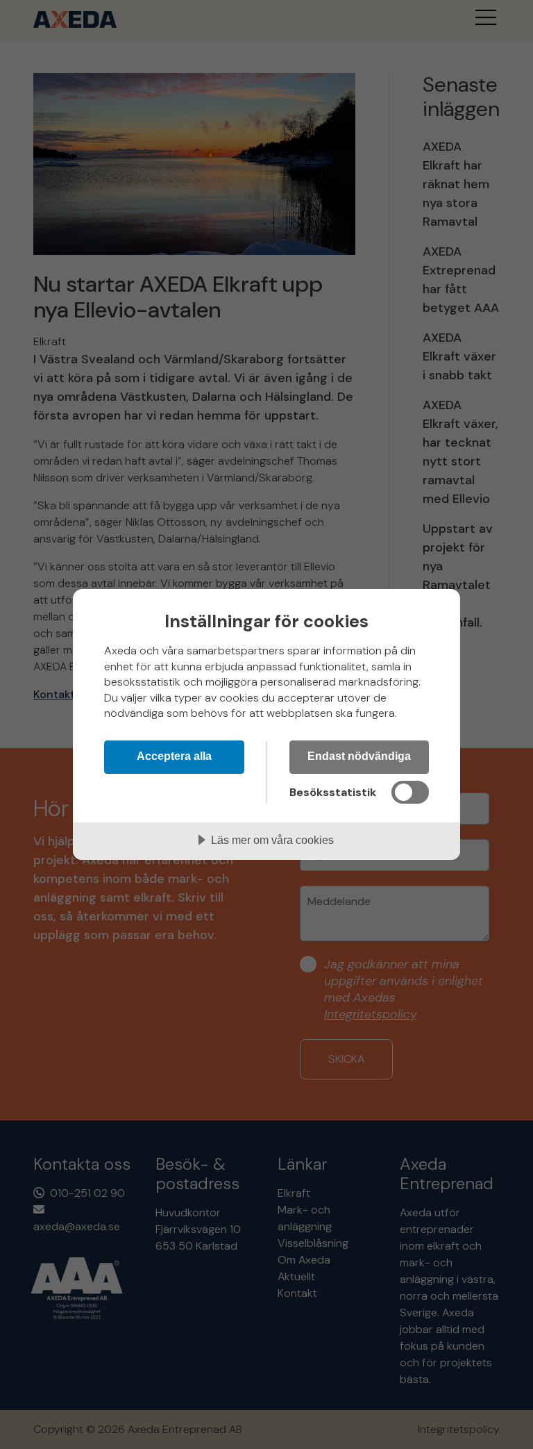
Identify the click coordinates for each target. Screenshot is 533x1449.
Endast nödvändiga (359, 756)
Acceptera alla (174, 756)
